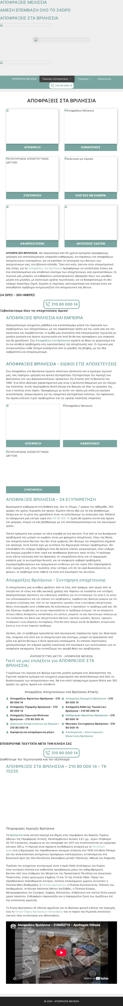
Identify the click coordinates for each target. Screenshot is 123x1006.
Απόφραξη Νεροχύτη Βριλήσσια (86, 698)
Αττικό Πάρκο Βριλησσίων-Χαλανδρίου (39, 911)
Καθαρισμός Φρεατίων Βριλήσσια (87, 715)
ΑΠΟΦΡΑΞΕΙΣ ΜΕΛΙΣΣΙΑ (24, 78)
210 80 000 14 (60, 518)
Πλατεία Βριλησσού (54, 884)
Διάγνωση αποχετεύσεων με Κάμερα (33, 723)
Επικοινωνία (104, 78)
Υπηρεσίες (83, 78)
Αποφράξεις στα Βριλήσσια (45, 268)
